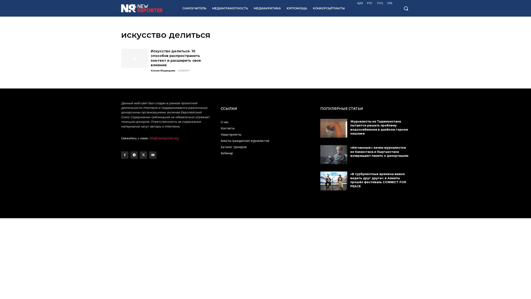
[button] (406, 8)
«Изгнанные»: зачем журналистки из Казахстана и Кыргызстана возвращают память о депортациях (379, 152)
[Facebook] (124, 155)
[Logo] (147, 8)
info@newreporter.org (164, 138)
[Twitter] (143, 155)
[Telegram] (134, 155)
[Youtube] (152, 155)
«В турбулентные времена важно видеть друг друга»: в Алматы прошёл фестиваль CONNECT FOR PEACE (378, 180)
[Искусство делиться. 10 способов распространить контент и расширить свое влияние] (134, 58)
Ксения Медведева (163, 70)
